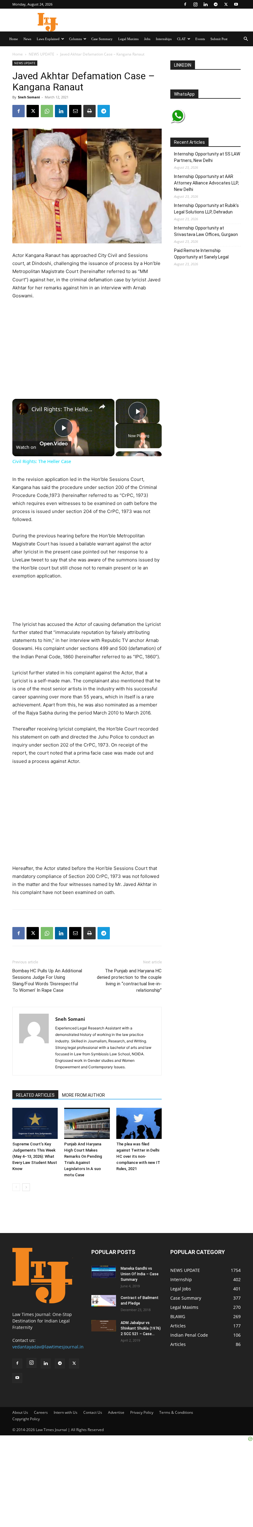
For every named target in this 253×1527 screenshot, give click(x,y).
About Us (20, 1412)
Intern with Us (65, 1412)
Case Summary (102, 39)
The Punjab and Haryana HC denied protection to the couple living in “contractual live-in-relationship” (129, 980)
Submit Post (218, 39)
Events (200, 39)
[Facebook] (185, 4)
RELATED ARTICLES (35, 1095)
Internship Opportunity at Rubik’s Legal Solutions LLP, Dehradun (206, 208)
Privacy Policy (141, 1412)
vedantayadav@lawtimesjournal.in (48, 1347)
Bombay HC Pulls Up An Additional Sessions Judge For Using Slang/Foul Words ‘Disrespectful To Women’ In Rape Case (47, 980)
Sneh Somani (29, 97)
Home (13, 39)
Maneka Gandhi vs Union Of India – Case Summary (140, 1274)
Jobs (147, 39)
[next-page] (26, 1187)
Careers (41, 1412)
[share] (102, 406)
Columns (75, 39)
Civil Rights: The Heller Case (62, 409)
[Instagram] (195, 4)
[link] (22, 409)
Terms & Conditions (176, 1412)
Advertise (116, 1412)
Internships (164, 39)
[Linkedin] (205, 4)
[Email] (75, 111)
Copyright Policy (26, 1418)
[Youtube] (236, 4)
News (27, 39)
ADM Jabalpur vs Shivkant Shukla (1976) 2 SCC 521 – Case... (141, 1328)
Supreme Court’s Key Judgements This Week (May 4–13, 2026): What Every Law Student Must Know (34, 1156)
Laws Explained (48, 39)
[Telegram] (215, 4)
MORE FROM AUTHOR (83, 1095)
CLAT (181, 39)
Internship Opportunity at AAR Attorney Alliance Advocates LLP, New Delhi (206, 183)
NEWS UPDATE (41, 54)
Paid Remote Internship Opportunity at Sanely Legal (201, 253)
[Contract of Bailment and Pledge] (103, 1300)
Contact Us (92, 1412)
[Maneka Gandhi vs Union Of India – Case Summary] (103, 1272)
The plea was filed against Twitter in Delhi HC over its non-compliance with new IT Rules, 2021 (138, 1156)
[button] (245, 39)
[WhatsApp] (47, 111)
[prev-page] (16, 1187)
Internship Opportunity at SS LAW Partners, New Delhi (207, 157)
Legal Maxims (128, 39)
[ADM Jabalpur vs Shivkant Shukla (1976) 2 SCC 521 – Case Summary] (103, 1325)
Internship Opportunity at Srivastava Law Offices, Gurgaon (206, 231)
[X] (225, 4)
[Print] (89, 111)
